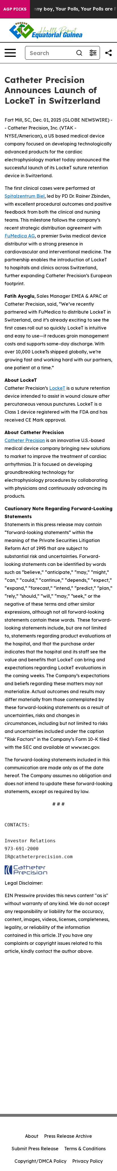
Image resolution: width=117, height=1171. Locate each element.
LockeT (57, 388)
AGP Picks (14, 9)
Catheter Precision (25, 440)
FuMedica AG (20, 236)
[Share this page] (108, 53)
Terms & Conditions (85, 1148)
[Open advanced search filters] (93, 52)
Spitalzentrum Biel (25, 196)
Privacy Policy (87, 1161)
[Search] (79, 52)
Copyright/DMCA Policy (40, 1161)
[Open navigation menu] (10, 53)
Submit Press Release (35, 1148)
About (31, 1136)
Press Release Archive (68, 1136)
